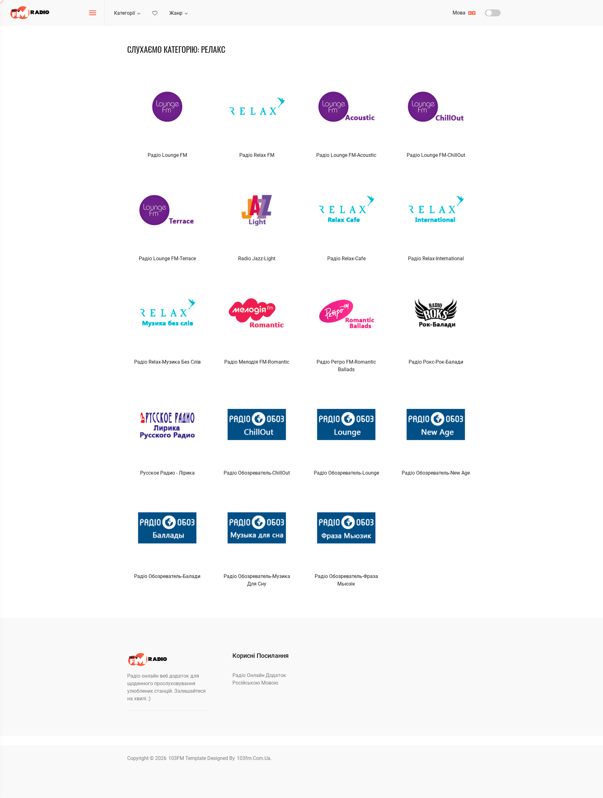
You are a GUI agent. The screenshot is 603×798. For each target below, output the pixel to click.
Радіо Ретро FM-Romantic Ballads (346, 365)
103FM (176, 758)
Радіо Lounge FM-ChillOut (436, 155)
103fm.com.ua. (254, 758)
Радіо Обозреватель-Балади (167, 576)
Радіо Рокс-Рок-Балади (436, 362)
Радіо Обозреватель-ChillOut (257, 473)
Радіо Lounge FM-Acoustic (346, 155)
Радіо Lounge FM (167, 155)
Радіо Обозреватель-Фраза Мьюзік (346, 580)
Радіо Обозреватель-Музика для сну (257, 580)
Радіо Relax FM (256, 155)
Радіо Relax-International (436, 258)
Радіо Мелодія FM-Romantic (256, 362)
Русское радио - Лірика (167, 473)
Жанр (176, 13)
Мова (460, 13)
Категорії (125, 13)
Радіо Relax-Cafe (346, 258)
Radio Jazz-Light (256, 258)
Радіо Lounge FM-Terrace (167, 258)
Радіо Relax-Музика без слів (167, 362)
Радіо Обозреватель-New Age (436, 473)
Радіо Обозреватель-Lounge (346, 473)
